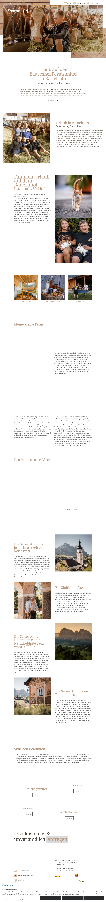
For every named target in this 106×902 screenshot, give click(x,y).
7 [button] (98, 35)
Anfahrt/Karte (22, 880)
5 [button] (98, 30)
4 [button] (98, 27)
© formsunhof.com (61, 881)
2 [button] (98, 22)
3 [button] (98, 25)
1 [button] (98, 20)
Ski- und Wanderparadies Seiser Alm (86, 146)
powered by (74, 881)
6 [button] (98, 33)
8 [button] (98, 38)
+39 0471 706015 (93, 3)
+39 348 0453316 (23, 871)
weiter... (36, 795)
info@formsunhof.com (25, 876)
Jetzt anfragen (80, 3)
